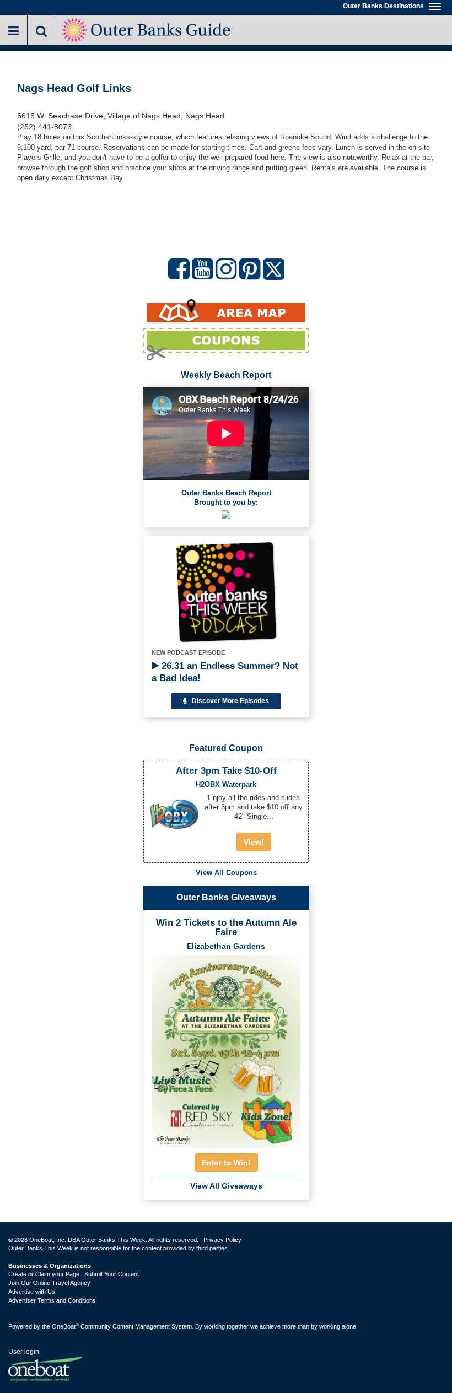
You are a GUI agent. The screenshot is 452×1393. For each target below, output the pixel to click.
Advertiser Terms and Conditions (52, 1300)
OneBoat (65, 1326)
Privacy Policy (222, 1240)
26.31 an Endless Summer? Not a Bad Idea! (225, 672)
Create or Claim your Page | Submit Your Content (73, 1274)
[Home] (147, 29)
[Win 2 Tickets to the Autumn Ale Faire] (226, 1048)
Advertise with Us (31, 1291)
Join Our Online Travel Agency (49, 1282)
